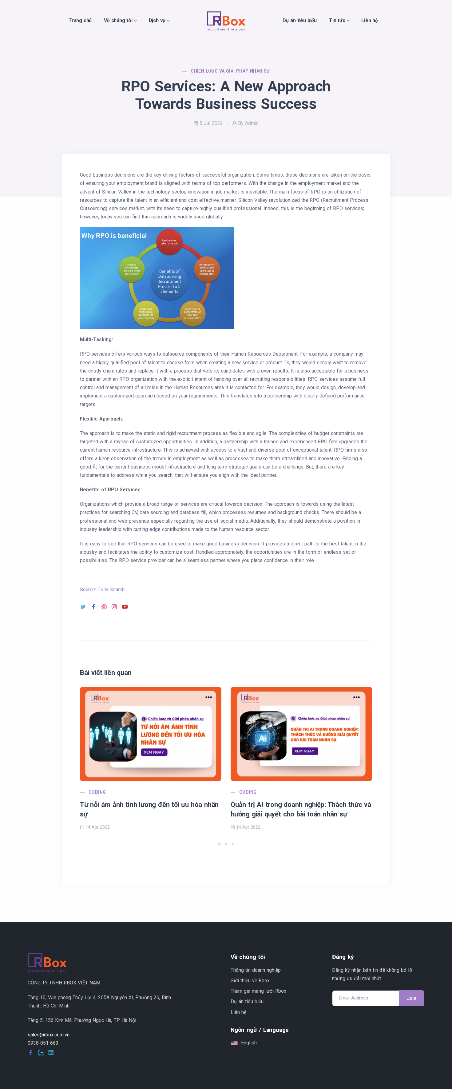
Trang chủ (80, 20)
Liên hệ (369, 20)
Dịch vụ (157, 20)
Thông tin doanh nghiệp (256, 970)
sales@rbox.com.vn (48, 1035)
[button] (219, 844)
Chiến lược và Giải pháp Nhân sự (230, 71)
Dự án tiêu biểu (300, 20)
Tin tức (337, 20)
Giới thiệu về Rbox (250, 980)
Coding (97, 792)
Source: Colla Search (102, 589)
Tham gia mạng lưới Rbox (258, 991)
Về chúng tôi (118, 20)
